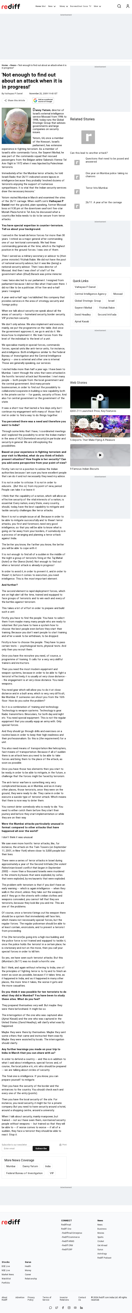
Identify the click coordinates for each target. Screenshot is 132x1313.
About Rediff (4, 1298)
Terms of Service (46, 1298)
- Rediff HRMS (67, 1241)
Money (62, 6)
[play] (100, 397)
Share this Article (16, 100)
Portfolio (6, 1283)
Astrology (102, 1253)
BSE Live (6, 1266)
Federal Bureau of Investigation (24, 1173)
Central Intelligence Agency (90, 293)
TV (90, 6)
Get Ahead (102, 1245)
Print (64, 1145)
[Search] (119, 6)
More (96, 6)
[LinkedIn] (81, 1308)
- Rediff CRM (67, 1245)
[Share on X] (56, 1308)
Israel (111, 300)
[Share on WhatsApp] (50, 1308)
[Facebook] (63, 1308)
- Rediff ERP (66, 1249)
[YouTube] (75, 1308)
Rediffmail (66, 1225)
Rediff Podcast (104, 1258)
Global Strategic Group (88, 300)
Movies (100, 1233)
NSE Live (6, 1270)
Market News (8, 1274)
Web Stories (78, 382)
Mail (44, 6)
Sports (100, 1237)
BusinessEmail (76, 6)
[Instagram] (69, 1308)
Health (28, 1266)
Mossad (118, 293)
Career (28, 1274)
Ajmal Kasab (82, 321)
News (50, 6)
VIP (52, 1173)
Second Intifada (107, 314)
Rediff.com (104, 1297)
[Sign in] (127, 6)
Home (38, 6)
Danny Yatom (30, 1166)
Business (102, 1229)
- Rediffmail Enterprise (71, 1233)
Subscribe (41, 1148)
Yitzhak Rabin (107, 307)
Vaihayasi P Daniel (14, 93)
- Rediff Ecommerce (70, 1237)
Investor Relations (64, 1298)
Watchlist (6, 1278)
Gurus (85, 6)
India (48, 1166)
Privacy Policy (31, 1298)
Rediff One (66, 1229)
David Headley (83, 314)
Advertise (19, 1297)
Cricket (100, 1241)
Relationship (31, 1278)
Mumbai (10, 1166)
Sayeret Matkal (83, 307)
